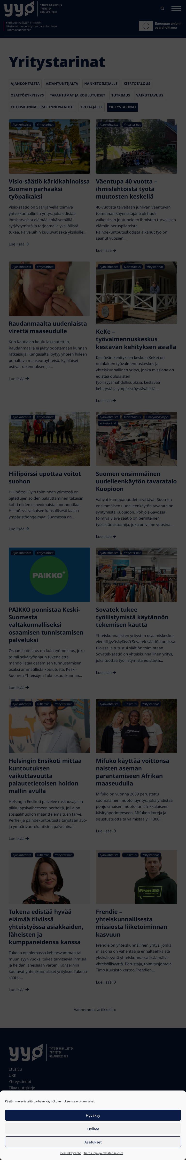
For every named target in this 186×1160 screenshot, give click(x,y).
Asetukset (93, 1142)
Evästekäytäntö (70, 1153)
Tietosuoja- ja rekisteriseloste (103, 1153)
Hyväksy (93, 1115)
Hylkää (93, 1128)
